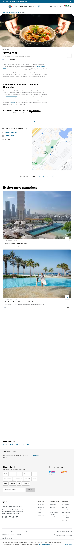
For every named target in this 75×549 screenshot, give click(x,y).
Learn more (35, 455)
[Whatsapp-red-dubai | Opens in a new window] (39, 176)
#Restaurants (20, 445)
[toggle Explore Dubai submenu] (26, 6)
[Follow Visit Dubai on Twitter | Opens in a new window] (13, 517)
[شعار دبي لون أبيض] (5, 502)
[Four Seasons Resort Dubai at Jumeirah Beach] (37, 274)
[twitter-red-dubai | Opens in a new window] (47, 176)
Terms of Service (65, 535)
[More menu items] (39, 6)
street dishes (9, 70)
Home (16, 6)
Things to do (31, 6)
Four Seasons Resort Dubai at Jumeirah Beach (19, 302)
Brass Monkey (9, 364)
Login (60, 6)
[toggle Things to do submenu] (35, 6)
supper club (12, 102)
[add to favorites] (69, 55)
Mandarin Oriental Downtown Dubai (16, 244)
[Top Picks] (51, 6)
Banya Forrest (9, 422)
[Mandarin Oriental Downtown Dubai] (37, 215)
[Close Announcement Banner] (70, 1)
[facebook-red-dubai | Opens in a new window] (43, 176)
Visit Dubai (5, 12)
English (55, 6)
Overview (37, 122)
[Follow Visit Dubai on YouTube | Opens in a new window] (17, 517)
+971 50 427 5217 (10, 136)
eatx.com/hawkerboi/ (11, 132)
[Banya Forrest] (37, 394)
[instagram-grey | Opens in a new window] (6, 517)
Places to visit (14, 12)
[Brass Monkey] (37, 335)
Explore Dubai (23, 6)
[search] (48, 6)
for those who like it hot (11, 96)
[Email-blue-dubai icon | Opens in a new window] (51, 176)
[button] (68, 544)
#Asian (29, 445)
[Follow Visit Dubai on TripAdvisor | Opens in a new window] (10, 517)
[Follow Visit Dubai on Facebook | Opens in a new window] (3, 517)
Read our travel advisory (21, 2)
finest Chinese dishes (25, 112)
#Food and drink (8, 445)
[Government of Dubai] (7, 6)
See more (7, 434)
